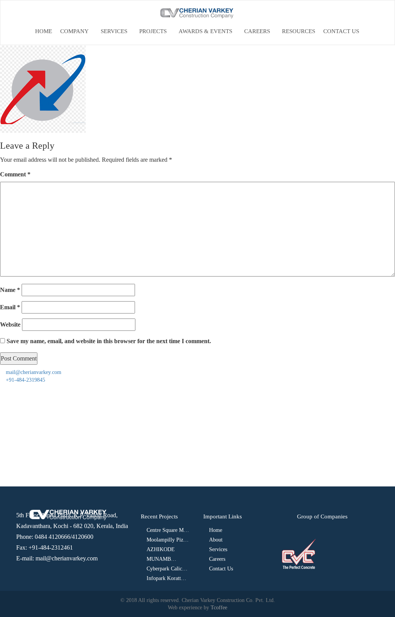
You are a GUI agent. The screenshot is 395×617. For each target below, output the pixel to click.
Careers (257, 31)
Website (10, 324)
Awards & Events (205, 31)
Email (10, 307)
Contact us (341, 31)
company (74, 31)
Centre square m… (168, 530)
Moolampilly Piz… (168, 540)
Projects (153, 31)
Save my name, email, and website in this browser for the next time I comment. (109, 341)
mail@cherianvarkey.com (32, 372)
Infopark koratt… (166, 578)
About (216, 540)
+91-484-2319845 (24, 380)
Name (10, 290)
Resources (298, 31)
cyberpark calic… (167, 569)
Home (43, 31)
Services (114, 31)
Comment (15, 174)
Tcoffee (219, 607)
